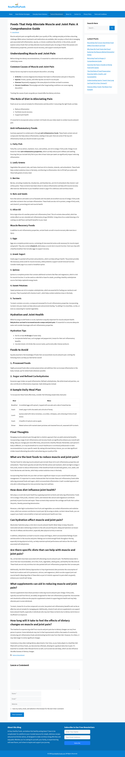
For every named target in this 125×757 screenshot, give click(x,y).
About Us (68, 14)
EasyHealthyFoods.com (58, 754)
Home (10, 14)
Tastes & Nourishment (56, 14)
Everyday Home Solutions (40, 14)
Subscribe (77, 743)
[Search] (112, 28)
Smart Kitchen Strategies (22, 14)
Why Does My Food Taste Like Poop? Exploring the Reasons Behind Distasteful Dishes (100, 52)
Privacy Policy (87, 14)
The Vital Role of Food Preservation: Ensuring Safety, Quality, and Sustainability (99, 74)
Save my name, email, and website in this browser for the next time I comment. (38, 709)
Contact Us (77, 14)
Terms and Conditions (100, 14)
